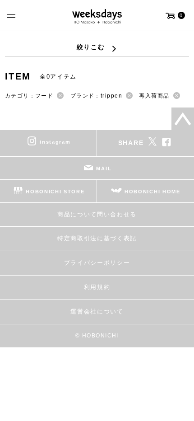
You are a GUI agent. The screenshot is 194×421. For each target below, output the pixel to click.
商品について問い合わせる (97, 214)
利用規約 (97, 287)
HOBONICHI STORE (55, 191)
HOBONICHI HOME (152, 191)
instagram (55, 141)
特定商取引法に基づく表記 (97, 238)
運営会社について (96, 311)
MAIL (103, 168)
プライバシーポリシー (97, 262)
